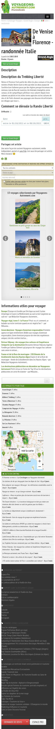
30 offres (10, 412)
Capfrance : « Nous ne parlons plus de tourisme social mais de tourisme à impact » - (26, 496)
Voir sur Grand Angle (10, 63)
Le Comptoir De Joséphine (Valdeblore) (16, 638)
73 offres (9, 389)
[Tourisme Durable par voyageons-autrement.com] (18, 6)
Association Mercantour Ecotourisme (15, 669)
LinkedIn (4, 609)
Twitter (4, 615)
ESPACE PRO (38, 722)
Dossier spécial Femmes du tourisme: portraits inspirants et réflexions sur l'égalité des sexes (24, 686)
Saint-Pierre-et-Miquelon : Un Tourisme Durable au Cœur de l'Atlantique (23, 676)
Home (3, 20)
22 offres (11, 416)
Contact (4, 594)
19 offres (9, 420)
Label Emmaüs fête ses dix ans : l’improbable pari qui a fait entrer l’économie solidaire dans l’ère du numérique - (27, 538)
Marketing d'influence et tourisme (14, 706)
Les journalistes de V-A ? (10, 579)
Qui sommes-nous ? (8, 577)
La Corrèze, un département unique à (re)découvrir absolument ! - (23, 512)
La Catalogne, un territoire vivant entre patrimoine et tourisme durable (25, 665)
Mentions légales (8, 600)
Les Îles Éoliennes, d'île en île (27, 289)
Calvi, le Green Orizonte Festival (13, 709)
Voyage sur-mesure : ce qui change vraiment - (21, 491)
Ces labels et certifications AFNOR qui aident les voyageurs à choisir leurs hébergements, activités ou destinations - (26, 525)
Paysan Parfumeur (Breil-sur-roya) (14, 630)
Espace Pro (5, 574)
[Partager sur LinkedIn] (6, 159)
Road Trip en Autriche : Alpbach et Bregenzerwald (20, 682)
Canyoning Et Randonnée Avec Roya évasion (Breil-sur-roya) (24, 640)
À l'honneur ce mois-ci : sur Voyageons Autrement (23, 477)
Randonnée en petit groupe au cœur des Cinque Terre (28, 226)
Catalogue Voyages (14, 20)
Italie (46, 20)
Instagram (5, 617)
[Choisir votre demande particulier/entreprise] (27, 722)
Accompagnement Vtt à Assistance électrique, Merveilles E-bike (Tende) (25, 644)
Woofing (4, 680)
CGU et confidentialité (9, 597)
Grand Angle (28, 20)
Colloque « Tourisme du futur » (13, 701)
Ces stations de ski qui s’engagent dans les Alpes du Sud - (25, 481)
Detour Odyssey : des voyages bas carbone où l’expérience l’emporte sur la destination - (26, 548)
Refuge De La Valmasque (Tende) (13, 632)
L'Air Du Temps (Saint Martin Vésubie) (15, 635)
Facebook (5, 612)
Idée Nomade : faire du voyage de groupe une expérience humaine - (24, 518)
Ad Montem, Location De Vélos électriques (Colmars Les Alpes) (25, 654)
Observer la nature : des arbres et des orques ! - (22, 557)
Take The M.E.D (7, 698)
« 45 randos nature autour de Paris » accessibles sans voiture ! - (27, 561)
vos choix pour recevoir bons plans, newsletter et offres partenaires (27, 182)
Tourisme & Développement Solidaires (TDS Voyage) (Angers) (24, 648)
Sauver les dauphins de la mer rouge (15, 693)
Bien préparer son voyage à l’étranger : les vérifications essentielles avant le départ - (27, 486)
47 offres (11, 404)
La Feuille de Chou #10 (9, 690)
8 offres (11, 423)
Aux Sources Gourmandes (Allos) (13, 651)
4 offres (7, 427)
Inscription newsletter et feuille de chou (16, 592)
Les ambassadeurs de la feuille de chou (16, 582)
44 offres (13, 408)
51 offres (11, 397)
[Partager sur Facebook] (2, 159)
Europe (37, 20)
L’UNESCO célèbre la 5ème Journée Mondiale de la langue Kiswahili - (24, 531)
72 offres (8, 393)
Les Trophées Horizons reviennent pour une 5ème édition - (25, 543)
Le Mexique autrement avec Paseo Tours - (20, 553)
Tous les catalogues (9, 627)
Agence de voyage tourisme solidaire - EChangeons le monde (24, 704)
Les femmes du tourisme (10, 696)
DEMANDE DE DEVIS (13, 722)
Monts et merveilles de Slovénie (27, 257)
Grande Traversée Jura (9, 672)
